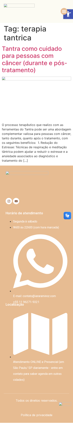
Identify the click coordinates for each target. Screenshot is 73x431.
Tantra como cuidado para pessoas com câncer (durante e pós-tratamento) (34, 59)
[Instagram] (9, 201)
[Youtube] (16, 201)
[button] (64, 11)
